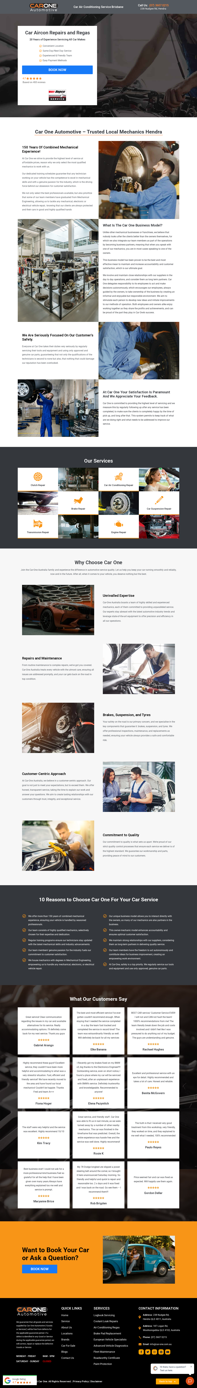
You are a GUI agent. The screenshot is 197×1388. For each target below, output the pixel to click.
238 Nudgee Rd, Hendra (153, 8)
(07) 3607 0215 (159, 5)
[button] (57, 70)
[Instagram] (154, 1352)
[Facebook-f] (141, 1352)
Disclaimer (96, 1381)
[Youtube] (167, 1352)
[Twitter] (147, 1352)
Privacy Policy (81, 1381)
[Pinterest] (161, 1352)
